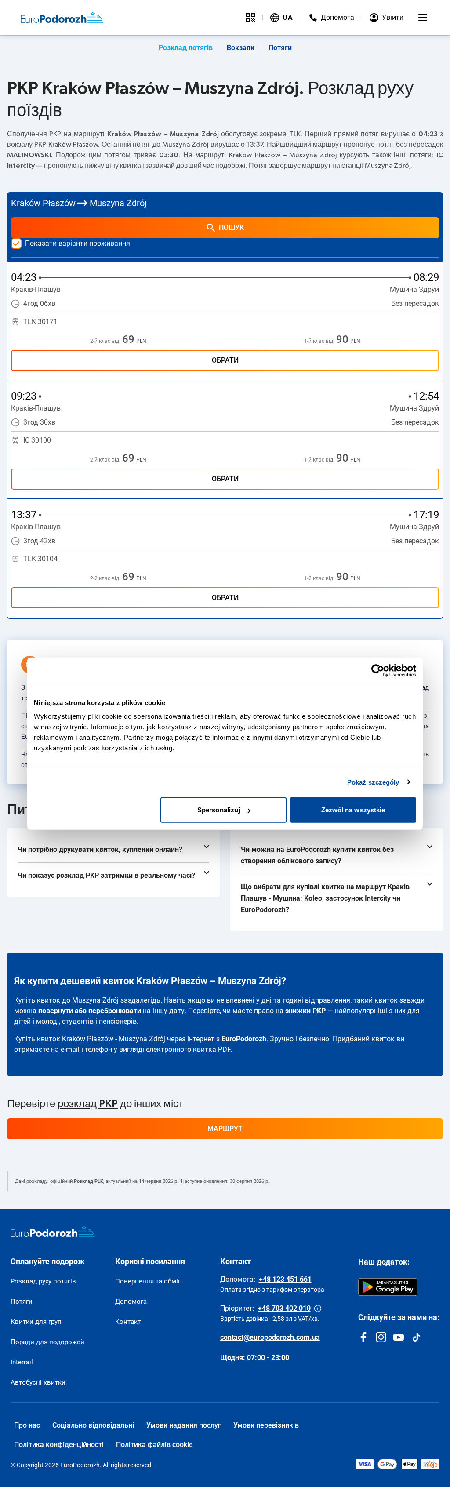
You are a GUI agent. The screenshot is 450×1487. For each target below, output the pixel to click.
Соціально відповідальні (93, 1425)
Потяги (280, 48)
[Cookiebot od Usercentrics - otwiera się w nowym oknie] (377, 670)
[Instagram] (381, 1337)
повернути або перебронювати (89, 1011)
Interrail (22, 1362)
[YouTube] (398, 1337)
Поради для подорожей (47, 1342)
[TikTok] (416, 1337)
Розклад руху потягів (43, 1281)
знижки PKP (305, 1011)
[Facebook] (363, 1337)
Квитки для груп (36, 1322)
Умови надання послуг (183, 1425)
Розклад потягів (186, 48)
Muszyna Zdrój (313, 155)
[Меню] (422, 17)
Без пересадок (415, 303)
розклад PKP (88, 1104)
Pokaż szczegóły (373, 781)
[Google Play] (387, 1287)
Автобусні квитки (38, 1382)
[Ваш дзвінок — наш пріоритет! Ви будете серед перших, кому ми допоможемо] (317, 1308)
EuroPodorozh (243, 1039)
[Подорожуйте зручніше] (250, 17)
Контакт (128, 1322)
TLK (295, 134)
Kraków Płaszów (254, 155)
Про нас (27, 1425)
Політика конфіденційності (59, 1444)
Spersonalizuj (218, 810)
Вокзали (240, 48)
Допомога (131, 1301)
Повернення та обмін (148, 1281)
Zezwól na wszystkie (353, 810)
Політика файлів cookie (154, 1444)
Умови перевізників (266, 1425)
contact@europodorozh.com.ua (270, 1337)
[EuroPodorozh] (53, 1231)
